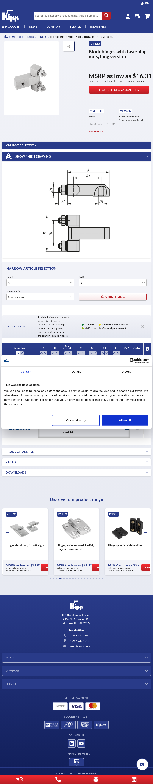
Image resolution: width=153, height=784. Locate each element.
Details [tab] (76, 371)
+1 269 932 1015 (78, 640)
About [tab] (126, 371)
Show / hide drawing (33, 156)
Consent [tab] (26, 371)
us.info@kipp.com (78, 646)
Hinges (29, 37)
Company (54, 26)
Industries (98, 26)
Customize (73, 420)
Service (11, 684)
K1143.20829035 (20, 428)
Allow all (125, 420)
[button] (50, 578)
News (10, 657)
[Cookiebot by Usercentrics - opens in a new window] (132, 361)
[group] (25, 541)
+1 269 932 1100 (78, 635)
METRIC (16, 37)
